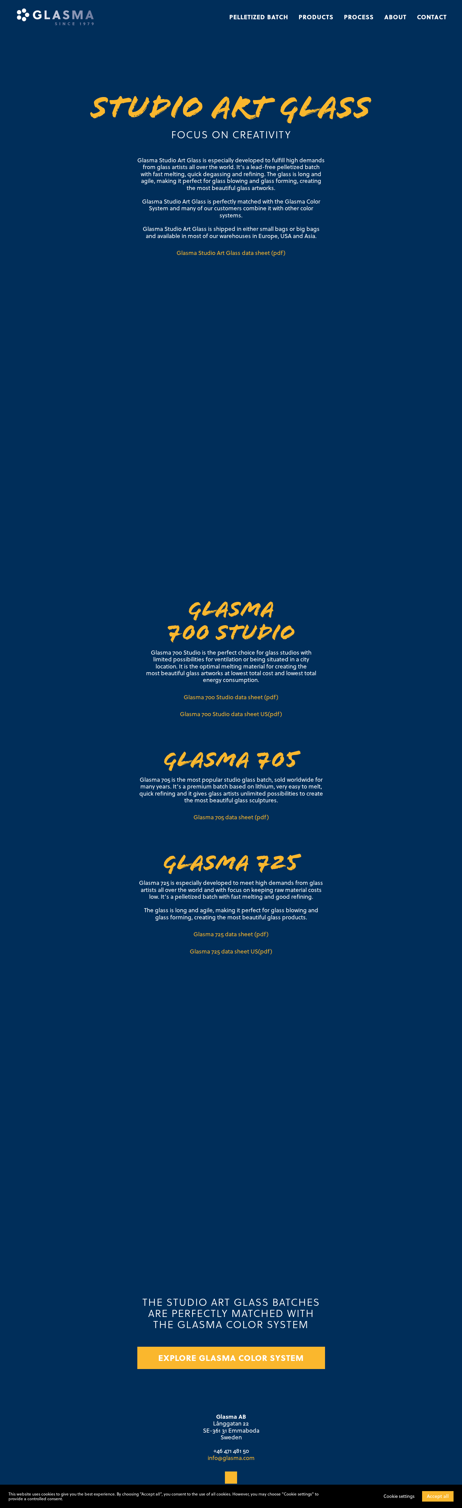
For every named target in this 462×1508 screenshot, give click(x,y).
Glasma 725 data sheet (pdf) (231, 934)
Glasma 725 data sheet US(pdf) (231, 951)
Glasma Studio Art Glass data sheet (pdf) (231, 253)
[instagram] (231, 1477)
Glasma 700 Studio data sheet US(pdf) (231, 714)
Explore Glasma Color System (231, 1358)
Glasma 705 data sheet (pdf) (231, 817)
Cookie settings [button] (399, 1496)
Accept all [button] (438, 1496)
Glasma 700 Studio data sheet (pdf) (231, 697)
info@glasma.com (231, 1458)
